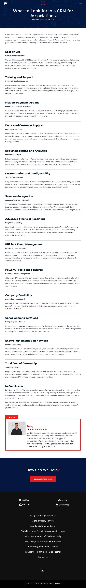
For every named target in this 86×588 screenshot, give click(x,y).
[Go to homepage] (43, 3)
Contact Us (43, 557)
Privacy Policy (48, 583)
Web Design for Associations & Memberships (43, 531)
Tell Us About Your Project (43, 479)
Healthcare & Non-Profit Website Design (43, 536)
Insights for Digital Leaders (43, 515)
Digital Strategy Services (43, 520)
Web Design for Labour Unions (43, 546)
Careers (58, 583)
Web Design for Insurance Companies (43, 541)
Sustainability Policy (33, 583)
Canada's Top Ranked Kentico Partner (43, 551)
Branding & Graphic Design (43, 526)
